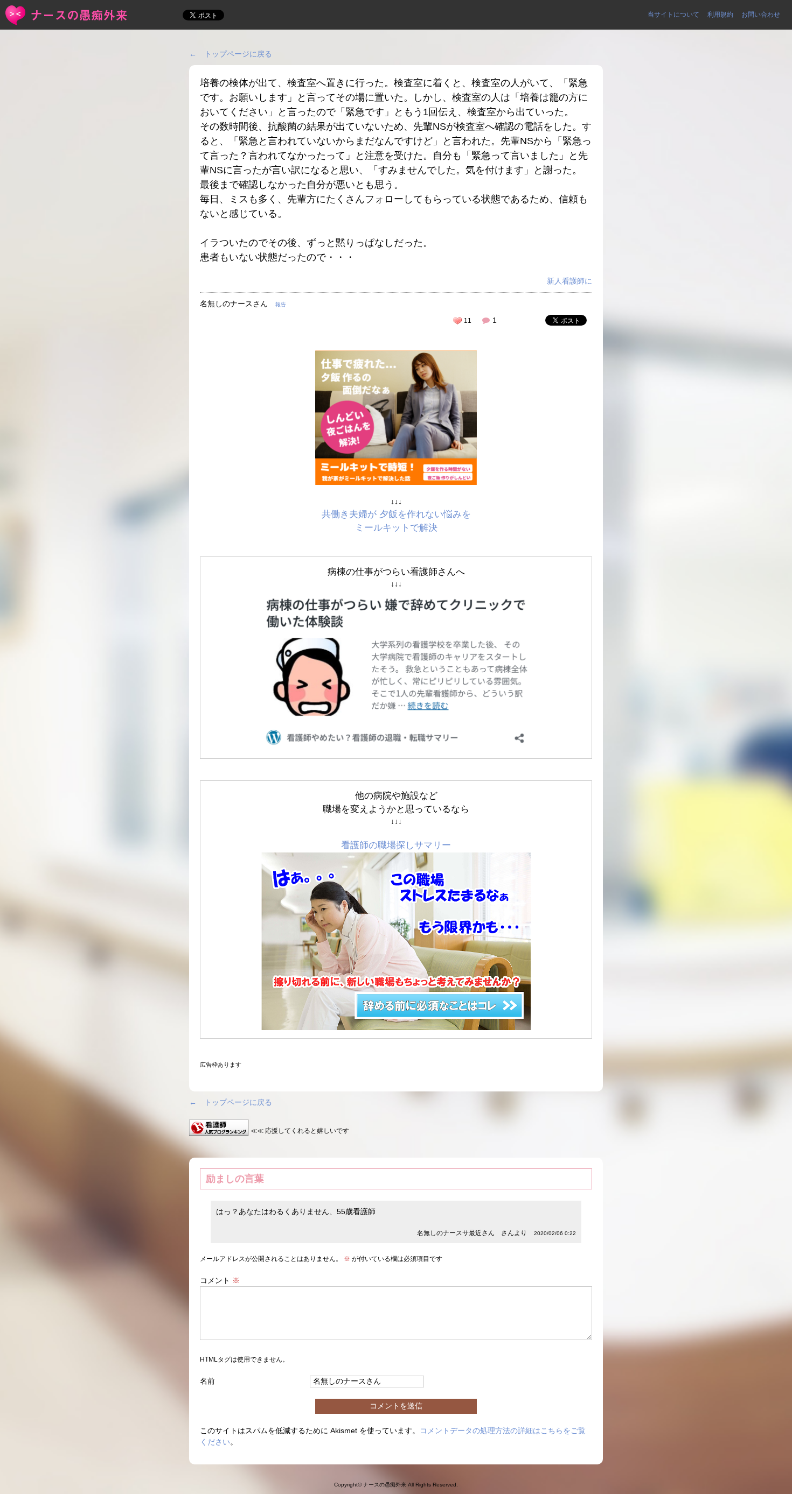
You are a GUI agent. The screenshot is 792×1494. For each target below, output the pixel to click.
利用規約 (720, 14)
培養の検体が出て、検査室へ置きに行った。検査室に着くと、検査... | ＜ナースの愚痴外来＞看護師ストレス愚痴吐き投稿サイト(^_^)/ (67, 15)
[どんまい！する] (457, 320)
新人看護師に (569, 281)
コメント (220, 1280)
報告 (280, 304)
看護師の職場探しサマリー (396, 845)
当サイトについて (673, 14)
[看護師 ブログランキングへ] (218, 1130)
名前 (207, 1381)
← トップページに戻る (230, 54)
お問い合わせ (760, 14)
